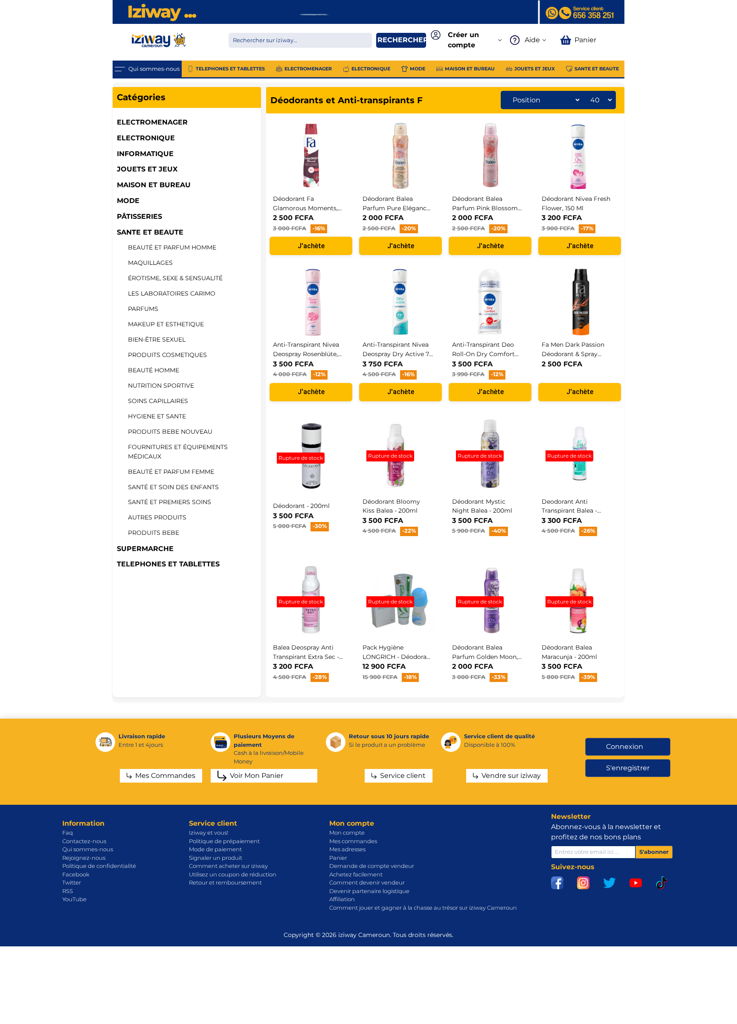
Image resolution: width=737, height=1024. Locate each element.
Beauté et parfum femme (171, 472)
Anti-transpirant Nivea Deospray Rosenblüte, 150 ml (306, 354)
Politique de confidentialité (99, 865)
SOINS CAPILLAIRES (158, 401)
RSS (67, 891)
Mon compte (347, 832)
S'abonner (654, 851)
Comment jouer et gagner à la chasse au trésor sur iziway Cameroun (423, 907)
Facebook (76, 874)
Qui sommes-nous (87, 849)
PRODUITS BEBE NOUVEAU (170, 431)
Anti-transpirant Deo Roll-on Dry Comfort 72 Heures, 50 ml (483, 354)
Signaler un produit (215, 857)
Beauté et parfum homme (172, 247)
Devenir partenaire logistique (369, 891)
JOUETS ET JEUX (147, 169)
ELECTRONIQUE (146, 138)
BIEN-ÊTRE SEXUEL (157, 339)
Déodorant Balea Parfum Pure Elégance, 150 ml (397, 208)
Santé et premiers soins (169, 502)
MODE (128, 201)
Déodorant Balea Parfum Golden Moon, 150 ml (485, 657)
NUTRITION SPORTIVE (161, 385)
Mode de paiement (215, 849)
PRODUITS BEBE (153, 533)
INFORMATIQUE (145, 154)
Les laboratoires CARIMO (171, 293)
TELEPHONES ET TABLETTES (168, 564)
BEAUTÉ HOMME (153, 370)
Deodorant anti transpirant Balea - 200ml (569, 511)
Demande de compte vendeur (371, 865)
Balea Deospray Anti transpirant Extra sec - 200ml (306, 657)
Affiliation (342, 899)
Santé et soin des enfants (173, 487)
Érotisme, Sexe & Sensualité (175, 278)
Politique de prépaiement (224, 841)
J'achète (311, 246)
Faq (67, 832)
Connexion (624, 747)
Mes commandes (353, 841)
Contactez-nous (84, 841)
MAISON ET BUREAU (154, 185)
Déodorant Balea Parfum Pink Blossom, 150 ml (485, 208)
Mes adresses (347, 849)
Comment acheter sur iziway (228, 865)
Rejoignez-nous (83, 857)
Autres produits (157, 517)
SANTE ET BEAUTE (150, 232)
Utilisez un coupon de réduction (232, 874)
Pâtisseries (139, 216)
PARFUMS (143, 309)
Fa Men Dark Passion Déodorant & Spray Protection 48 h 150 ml (575, 354)
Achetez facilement (356, 874)
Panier (338, 857)
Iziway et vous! (208, 832)
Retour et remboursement (225, 882)
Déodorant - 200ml (301, 506)
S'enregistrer (628, 768)
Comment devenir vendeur (367, 882)
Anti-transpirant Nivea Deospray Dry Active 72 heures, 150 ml (397, 354)
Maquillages (150, 263)
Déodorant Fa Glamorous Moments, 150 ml (305, 208)
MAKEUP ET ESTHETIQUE (166, 324)
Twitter (71, 882)
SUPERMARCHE (145, 549)
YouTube (74, 899)
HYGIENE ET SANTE (157, 416)
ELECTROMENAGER (152, 122)
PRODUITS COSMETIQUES (167, 355)
